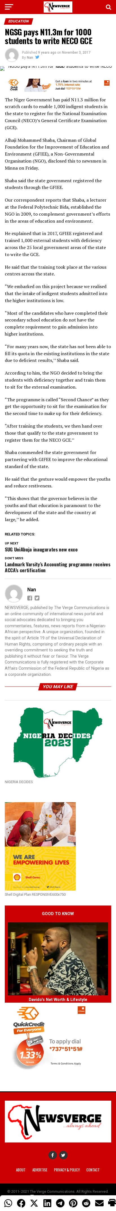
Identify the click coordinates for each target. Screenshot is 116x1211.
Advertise (39, 1170)
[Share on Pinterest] (73, 1203)
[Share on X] (34, 1203)
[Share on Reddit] (86, 1203)
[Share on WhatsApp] (8, 1203)
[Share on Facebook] (21, 1203)
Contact (93, 1170)
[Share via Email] (99, 1203)
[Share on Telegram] (60, 1203)
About (21, 1170)
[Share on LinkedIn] (47, 1203)
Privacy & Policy (67, 1170)
